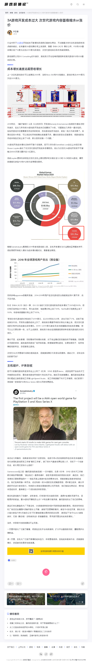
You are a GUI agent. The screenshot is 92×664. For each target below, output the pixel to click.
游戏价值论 (27, 660)
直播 (46, 647)
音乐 (75, 647)
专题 (83, 647)
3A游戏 (20, 42)
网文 (68, 647)
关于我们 (10, 647)
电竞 (38, 647)
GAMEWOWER (46, 660)
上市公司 (21, 647)
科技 (61, 647)
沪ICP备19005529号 (79, 660)
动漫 (53, 647)
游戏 (31, 647)
